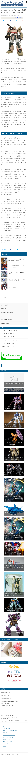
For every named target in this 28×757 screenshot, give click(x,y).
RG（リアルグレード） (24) (9, 343)
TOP (12, 715)
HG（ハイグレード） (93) (8, 336)
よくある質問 (5, 743)
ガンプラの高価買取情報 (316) (8, 333)
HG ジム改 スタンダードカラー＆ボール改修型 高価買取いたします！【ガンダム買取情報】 (13, 567)
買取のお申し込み (6, 739)
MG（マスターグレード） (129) (10, 340)
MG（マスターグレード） (6, 17)
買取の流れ (5, 732)
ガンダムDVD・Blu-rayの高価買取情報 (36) (11, 330)
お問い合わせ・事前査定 (8, 737)
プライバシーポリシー (7, 741)
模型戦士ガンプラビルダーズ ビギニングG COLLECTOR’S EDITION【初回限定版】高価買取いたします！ (14, 498)
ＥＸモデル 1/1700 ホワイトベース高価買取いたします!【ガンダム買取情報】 (8, 297)
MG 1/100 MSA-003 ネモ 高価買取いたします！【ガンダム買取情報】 (21, 297)
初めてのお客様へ (6, 728)
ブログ (4, 746)
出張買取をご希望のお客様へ (9, 735)
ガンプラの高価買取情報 (17, 17)
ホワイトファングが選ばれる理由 (10, 730)
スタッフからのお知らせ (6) (8, 346)
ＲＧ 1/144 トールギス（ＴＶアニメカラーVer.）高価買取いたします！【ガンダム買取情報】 (13, 473)
